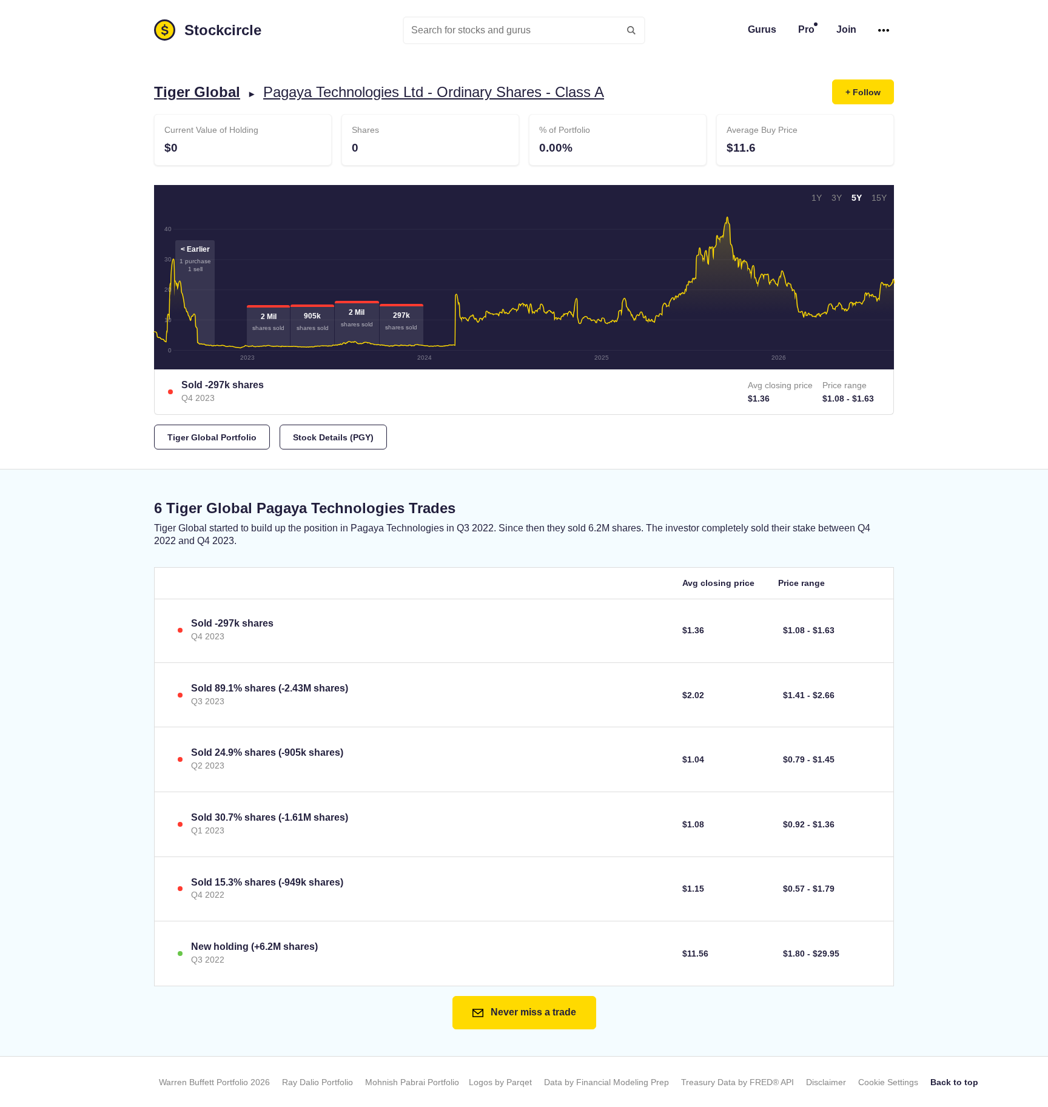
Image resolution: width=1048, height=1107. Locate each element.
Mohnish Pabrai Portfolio (412, 1082)
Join (846, 29)
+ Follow (863, 92)
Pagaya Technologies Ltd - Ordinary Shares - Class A (433, 92)
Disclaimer (826, 1082)
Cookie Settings (888, 1082)
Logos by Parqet (500, 1082)
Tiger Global (197, 92)
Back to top (954, 1082)
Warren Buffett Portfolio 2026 (214, 1082)
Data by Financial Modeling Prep (606, 1082)
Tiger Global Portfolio (212, 437)
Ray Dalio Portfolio (317, 1082)
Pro (806, 29)
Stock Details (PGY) (333, 437)
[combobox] (524, 30)
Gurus (762, 29)
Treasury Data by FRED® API (737, 1082)
